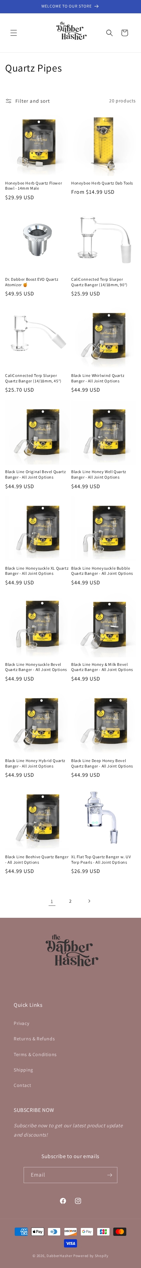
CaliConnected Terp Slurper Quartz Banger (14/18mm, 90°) (99, 282)
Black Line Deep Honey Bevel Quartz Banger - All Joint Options (102, 763)
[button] (13, 32)
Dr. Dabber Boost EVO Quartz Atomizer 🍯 (31, 282)
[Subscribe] (109, 1175)
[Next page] (89, 901)
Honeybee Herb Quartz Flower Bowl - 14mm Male (33, 185)
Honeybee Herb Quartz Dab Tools (102, 183)
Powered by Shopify (90, 1255)
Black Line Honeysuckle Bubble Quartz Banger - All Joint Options (102, 571)
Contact (22, 1085)
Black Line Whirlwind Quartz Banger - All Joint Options (97, 378)
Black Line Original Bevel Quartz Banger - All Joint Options (35, 474)
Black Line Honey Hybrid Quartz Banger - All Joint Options (35, 763)
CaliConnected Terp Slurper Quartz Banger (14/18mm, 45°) (33, 378)
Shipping (23, 1070)
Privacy (21, 1023)
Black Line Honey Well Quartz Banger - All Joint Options (98, 474)
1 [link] (52, 901)
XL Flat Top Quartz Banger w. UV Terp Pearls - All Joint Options (101, 859)
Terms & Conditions (35, 1054)
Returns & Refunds (34, 1039)
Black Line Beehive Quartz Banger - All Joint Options (36, 859)
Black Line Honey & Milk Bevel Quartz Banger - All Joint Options (102, 667)
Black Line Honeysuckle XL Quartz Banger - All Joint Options (36, 571)
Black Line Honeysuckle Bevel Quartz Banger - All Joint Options (36, 667)
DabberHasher (59, 1255)
